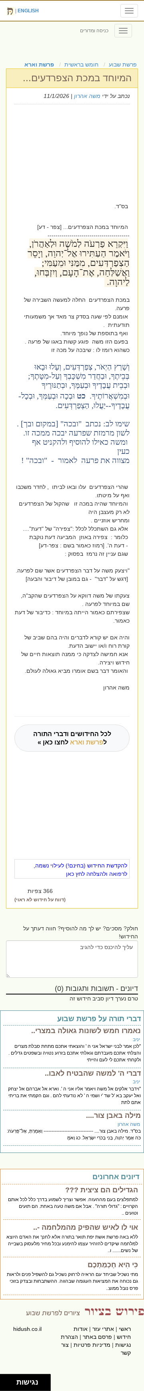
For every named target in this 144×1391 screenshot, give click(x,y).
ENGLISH (28, 11)
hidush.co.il (27, 1329)
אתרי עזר (103, 1329)
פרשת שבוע (123, 64)
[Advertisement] (70, 152)
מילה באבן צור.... (113, 1115)
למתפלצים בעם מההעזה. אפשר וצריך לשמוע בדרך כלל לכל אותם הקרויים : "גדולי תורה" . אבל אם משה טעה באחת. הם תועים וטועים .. (73, 1206)
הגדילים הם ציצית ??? (101, 1190)
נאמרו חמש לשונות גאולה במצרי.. (86, 1031)
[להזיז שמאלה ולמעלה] (6, 1380)
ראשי (125, 1329)
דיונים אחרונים (115, 1177)
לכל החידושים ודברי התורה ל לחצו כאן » (72, 738)
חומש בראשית (81, 64)
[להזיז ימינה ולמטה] (10, 1385)
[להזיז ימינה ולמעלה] (10, 1380)
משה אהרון (87, 96)
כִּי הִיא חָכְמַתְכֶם (113, 1265)
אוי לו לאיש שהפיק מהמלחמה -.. (85, 1227)
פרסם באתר (97, 1337)
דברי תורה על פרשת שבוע (99, 1019)
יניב (136, 1039)
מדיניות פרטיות (92, 1345)
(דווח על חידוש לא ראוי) (40, 900)
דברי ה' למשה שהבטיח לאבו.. (93, 1073)
